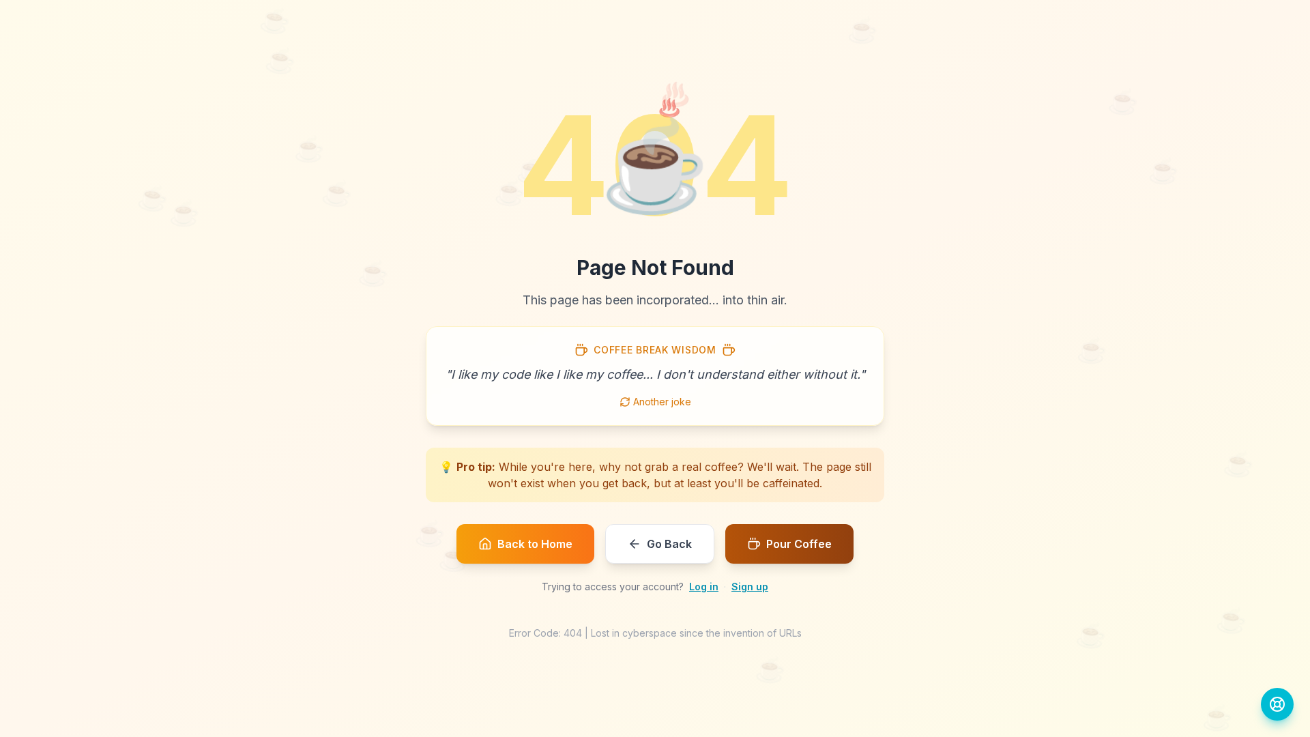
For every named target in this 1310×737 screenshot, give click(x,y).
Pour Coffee (799, 544)
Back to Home (534, 544)
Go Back (669, 544)
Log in (703, 586)
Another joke (662, 401)
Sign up (749, 586)
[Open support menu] (1277, 704)
